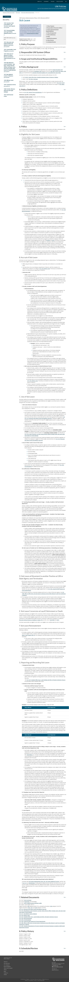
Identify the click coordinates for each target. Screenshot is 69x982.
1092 (51, 906)
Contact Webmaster (40, 980)
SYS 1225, (33, 92)
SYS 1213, (32, 909)
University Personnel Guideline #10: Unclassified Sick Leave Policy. (46, 72)
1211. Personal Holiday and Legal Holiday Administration (10, 32)
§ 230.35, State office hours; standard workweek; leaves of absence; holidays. (41, 77)
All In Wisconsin (7, 963)
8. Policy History (50, 40)
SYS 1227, (46, 680)
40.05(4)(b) (52, 620)
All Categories (7, 16)
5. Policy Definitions (51, 34)
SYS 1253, (25, 919)
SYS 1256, (32, 921)
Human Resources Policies (32, 33)
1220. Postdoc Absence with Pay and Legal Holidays (9, 90)
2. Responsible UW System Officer (54, 28)
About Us (40, 1)
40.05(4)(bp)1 (30, 754)
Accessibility (31, 980)
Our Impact (46, 1)
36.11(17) (25, 883)
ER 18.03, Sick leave (33, 79)
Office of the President (8, 968)
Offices (5, 969)
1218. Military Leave (8, 81)
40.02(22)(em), (32, 883)
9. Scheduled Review (51, 42)
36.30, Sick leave (27, 900)
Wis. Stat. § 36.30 (54, 71)
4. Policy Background (51, 33)
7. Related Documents (51, 38)
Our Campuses (7, 965)
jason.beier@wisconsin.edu (58, 966)
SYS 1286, (44, 594)
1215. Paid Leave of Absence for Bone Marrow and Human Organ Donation (9, 56)
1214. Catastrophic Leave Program (10, 50)
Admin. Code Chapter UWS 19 (28, 635)
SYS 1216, (42, 911)
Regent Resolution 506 (58, 69)
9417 (32, 907)
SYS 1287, (42, 926)
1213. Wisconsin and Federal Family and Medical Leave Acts (9, 44)
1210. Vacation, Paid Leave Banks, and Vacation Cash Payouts (9, 25)
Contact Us (6, 973)
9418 (36, 907)
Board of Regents (7, 966)
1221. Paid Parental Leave (8, 95)
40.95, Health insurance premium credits (33, 903)
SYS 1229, (25, 918)
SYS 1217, (28, 913)
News (5, 971)
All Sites (5, 974)
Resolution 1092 (37, 71)
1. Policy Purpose (50, 26)
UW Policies (60, 6)
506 (28, 906)
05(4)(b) (48, 240)
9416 (29, 907)
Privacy (35, 980)
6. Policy (48, 36)
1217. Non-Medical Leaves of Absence (8, 76)
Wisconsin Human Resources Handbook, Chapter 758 (31, 620)
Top (64, 52)
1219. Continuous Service (10, 85)
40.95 (53, 240)
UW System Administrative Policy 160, (44, 881)
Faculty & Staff (60, 1)
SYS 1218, (44, 268)
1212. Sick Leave (9, 38)
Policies (52, 1)
